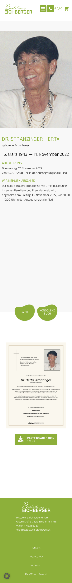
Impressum (36, 566)
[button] (7, 576)
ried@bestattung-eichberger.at (33, 530)
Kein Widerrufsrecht (36, 574)
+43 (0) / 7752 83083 (27, 526)
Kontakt (36, 548)
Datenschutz (36, 557)
